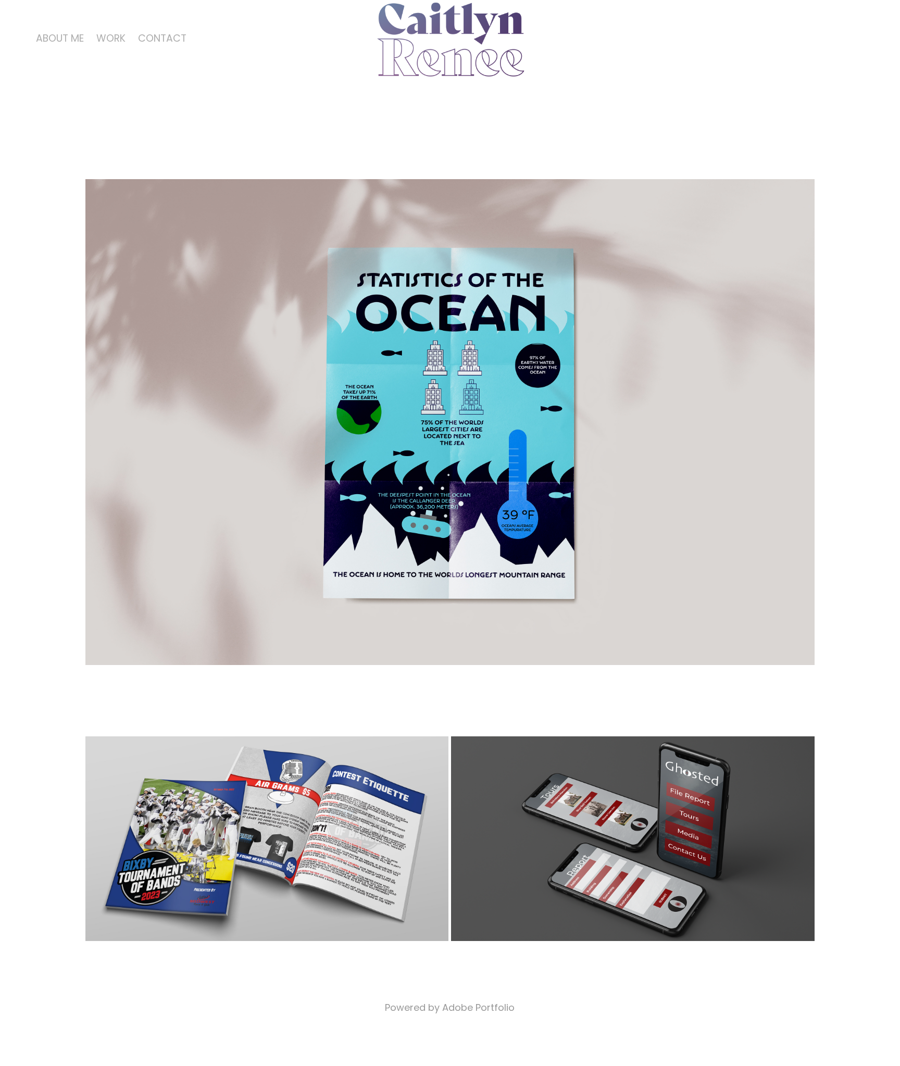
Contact (162, 39)
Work (111, 39)
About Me (60, 39)
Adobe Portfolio (478, 1008)
